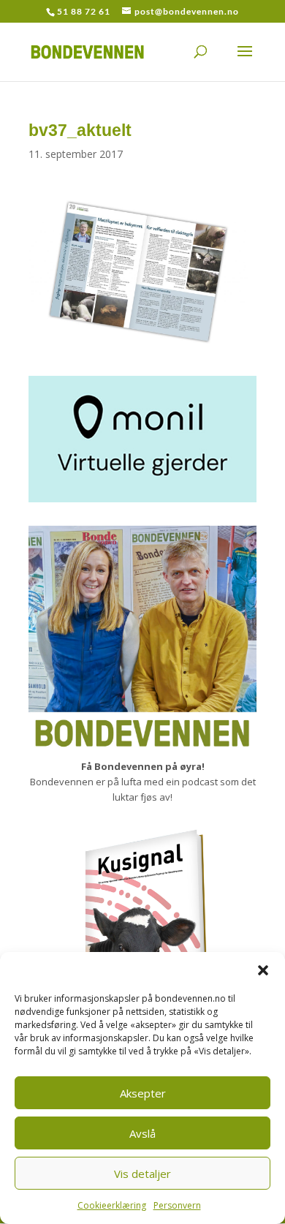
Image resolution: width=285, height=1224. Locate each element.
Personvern (177, 1205)
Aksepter (143, 1093)
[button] (263, 970)
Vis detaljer (142, 1173)
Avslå (142, 1133)
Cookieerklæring (111, 1205)
